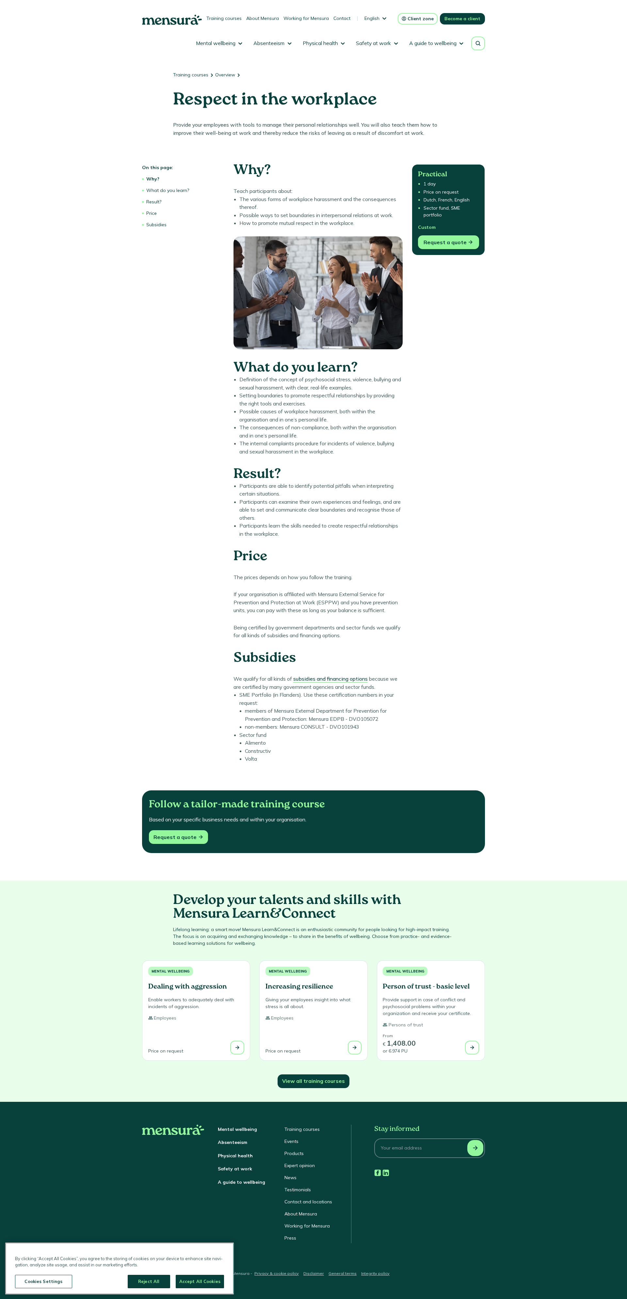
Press (290, 1238)
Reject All (148, 1281)
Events (291, 1141)
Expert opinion (299, 1165)
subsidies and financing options (330, 678)
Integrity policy (375, 1273)
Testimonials (297, 1190)
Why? (152, 179)
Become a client (462, 19)
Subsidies (156, 225)
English (371, 18)
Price (151, 213)
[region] (119, 1268)
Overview (225, 75)
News (290, 1177)
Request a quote (445, 242)
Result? (153, 202)
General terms (343, 1273)
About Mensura (262, 18)
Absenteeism (232, 1142)
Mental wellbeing (170, 971)
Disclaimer (313, 1273)
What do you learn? (167, 190)
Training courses (224, 18)
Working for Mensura (306, 18)
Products (294, 1153)
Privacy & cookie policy (276, 1273)
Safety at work (235, 1169)
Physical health (235, 1156)
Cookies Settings (43, 1281)
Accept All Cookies (199, 1281)
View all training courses (313, 1081)
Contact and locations (308, 1202)
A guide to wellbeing (241, 1182)
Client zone (421, 19)
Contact (341, 18)
